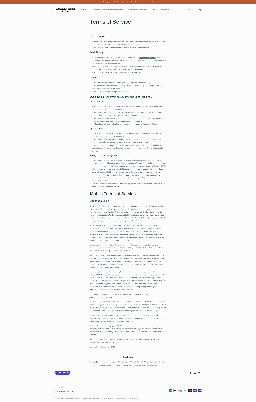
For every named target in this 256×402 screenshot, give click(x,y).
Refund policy (87, 398)
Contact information (132, 398)
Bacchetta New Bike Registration (146, 365)
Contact (113, 362)
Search (105, 362)
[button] (85, 10)
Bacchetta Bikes (64, 398)
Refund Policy (123, 362)
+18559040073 (96, 275)
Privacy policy (97, 398)
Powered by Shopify (75, 398)
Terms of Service (95, 362)
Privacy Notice (108, 342)
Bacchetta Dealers (105, 365)
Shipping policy (120, 398)
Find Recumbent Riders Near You (153, 362)
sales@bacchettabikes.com (101, 297)
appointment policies (147, 58)
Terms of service (108, 398)
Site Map (117, 365)
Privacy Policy (135, 362)
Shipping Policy (127, 365)
